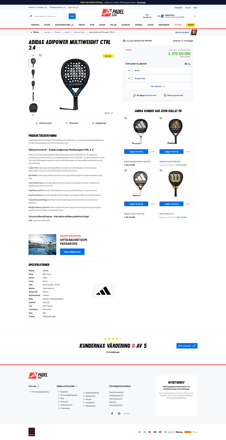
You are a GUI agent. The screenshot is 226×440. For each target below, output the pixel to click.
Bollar (113, 25)
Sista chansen (185, 56)
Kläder (102, 25)
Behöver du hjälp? (182, 32)
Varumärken (163, 25)
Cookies (126, 413)
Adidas (67, 32)
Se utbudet (141, 2)
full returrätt (151, 95)
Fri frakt (130, 41)
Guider (150, 25)
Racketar (58, 32)
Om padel (139, 25)
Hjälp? (195, 7)
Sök (72, 16)
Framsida (35, 25)
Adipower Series (79, 32)
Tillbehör (125, 25)
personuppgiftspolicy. (178, 398)
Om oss (187, 7)
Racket (47, 25)
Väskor (82, 25)
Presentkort (178, 7)
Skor (92, 25)
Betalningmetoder (175, 95)
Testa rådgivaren (72, 251)
